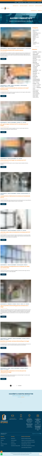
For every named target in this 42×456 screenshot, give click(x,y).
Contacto (2, 445)
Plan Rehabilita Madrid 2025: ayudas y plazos (11, 50)
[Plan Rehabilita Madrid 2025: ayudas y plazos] (15, 37)
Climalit (34, 65)
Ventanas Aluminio (13, 440)
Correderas (35, 70)
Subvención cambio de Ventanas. (26, 438)
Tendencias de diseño (36, 43)
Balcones (35, 62)
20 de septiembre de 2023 (5, 161)
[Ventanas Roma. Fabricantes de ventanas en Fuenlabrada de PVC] (15, 182)
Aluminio (8, 85)
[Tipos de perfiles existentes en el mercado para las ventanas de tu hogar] (15, 360)
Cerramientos (9, 338)
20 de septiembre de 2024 (5, 90)
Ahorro (34, 53)
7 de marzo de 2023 (4, 342)
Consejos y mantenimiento (11, 48)
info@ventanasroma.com (13, 419)
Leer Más (3, 58)
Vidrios (34, 88)
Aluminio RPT (35, 59)
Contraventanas (35, 66)
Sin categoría (28, 48)
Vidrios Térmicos (36, 97)
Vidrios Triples (35, 96)
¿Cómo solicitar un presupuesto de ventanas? (28, 445)
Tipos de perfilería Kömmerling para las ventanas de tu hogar (14, 306)
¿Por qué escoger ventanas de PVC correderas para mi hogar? (14, 124)
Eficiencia (35, 71)
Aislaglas (37, 53)
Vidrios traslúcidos (35, 94)
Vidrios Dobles (35, 91)
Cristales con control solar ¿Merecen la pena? (27, 440)
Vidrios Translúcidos (36, 93)
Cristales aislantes (23, 85)
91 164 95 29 (21, 419)
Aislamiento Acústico (36, 55)
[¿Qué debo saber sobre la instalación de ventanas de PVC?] (15, 219)
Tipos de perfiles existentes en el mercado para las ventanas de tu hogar (13, 371)
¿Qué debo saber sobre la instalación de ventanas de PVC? (15, 232)
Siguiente (19, 385)
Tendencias (34, 84)
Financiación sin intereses (18, 0)
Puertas (1, 339)
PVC (25, 48)
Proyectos (2, 440)
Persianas (34, 38)
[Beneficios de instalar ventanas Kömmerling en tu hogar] (15, 329)
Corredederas (35, 68)
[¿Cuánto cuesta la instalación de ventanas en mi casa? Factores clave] (15, 74)
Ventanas (11, 86)
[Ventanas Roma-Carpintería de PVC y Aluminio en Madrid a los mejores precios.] (5, 8)
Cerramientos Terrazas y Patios (15, 445)
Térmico (38, 86)
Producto (6, 86)
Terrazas (39, 84)
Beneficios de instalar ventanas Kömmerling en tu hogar (14, 341)
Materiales (2, 86)
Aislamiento (35, 54)
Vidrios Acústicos (36, 90)
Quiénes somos (3, 438)
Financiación (35, 74)
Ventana (34, 87)
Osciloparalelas (36, 80)
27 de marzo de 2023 (4, 308)
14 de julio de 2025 (3, 51)
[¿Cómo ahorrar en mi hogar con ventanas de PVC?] (15, 147)
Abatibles (35, 52)
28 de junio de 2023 (4, 269)
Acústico (39, 51)
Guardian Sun (35, 75)
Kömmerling (35, 76)
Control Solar (35, 67)
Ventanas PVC (13, 438)
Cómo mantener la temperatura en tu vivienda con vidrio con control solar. (14, 267)
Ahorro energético (3, 48)
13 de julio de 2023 (3, 233)
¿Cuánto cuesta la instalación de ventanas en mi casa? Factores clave (14, 88)
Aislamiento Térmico (36, 57)
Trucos (34, 86)
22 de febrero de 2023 (4, 373)
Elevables (35, 73)
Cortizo (40, 70)
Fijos (38, 73)
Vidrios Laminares (36, 92)
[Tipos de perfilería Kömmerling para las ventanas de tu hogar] (15, 291)
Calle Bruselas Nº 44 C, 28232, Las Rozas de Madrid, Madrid (29, 421)
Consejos (38, 65)
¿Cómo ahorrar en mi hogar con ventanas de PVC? (13, 160)
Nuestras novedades (20, 48)
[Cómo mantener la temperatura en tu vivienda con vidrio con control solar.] (15, 254)
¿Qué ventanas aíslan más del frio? (26, 447)
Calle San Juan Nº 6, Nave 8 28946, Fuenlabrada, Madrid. (29, 426)
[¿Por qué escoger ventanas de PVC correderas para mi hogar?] (15, 111)
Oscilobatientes (36, 79)
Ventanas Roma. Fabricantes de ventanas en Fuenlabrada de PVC (15, 196)
